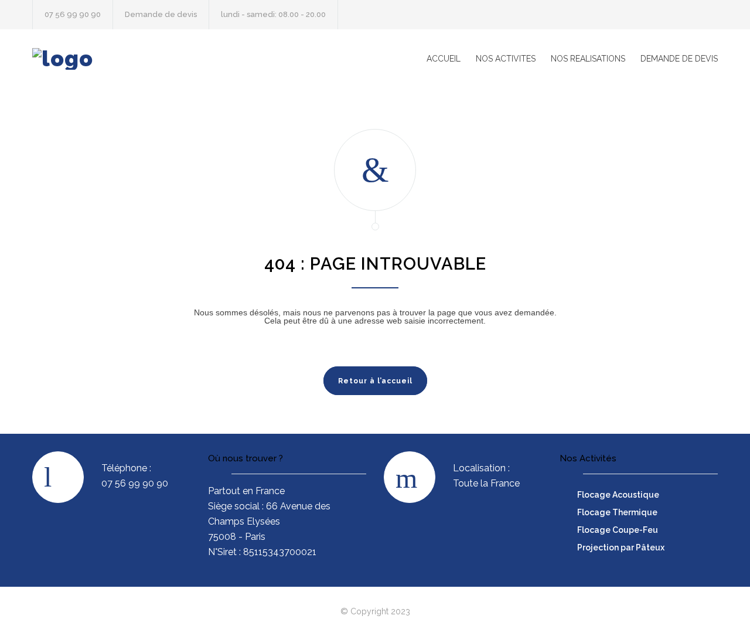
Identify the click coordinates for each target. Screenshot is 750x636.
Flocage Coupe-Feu (617, 530)
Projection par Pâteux (620, 547)
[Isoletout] (140, 59)
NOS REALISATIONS (588, 58)
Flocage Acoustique (618, 494)
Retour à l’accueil (375, 381)
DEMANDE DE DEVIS (679, 58)
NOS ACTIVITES (506, 58)
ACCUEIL (444, 58)
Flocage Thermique (617, 512)
